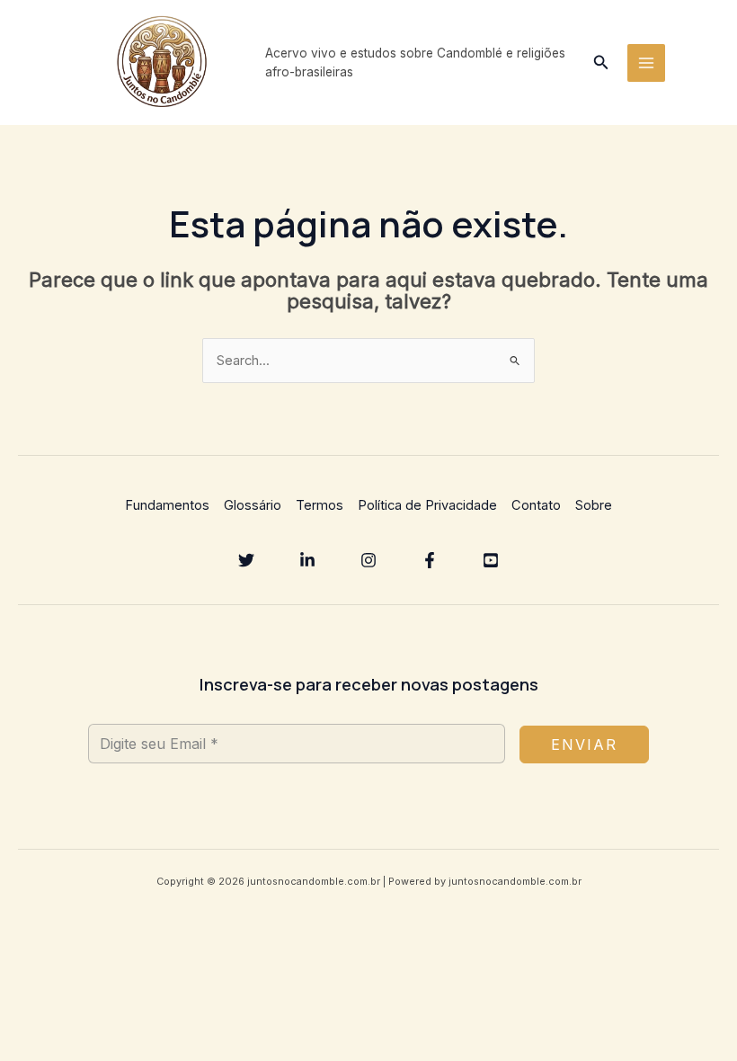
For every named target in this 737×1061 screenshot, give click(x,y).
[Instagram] (368, 560)
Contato (536, 505)
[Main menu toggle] (646, 63)
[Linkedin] (307, 560)
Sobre (593, 505)
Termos (319, 505)
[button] (601, 62)
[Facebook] (430, 560)
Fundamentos (167, 505)
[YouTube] (491, 560)
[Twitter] (246, 560)
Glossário (252, 505)
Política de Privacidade (427, 505)
